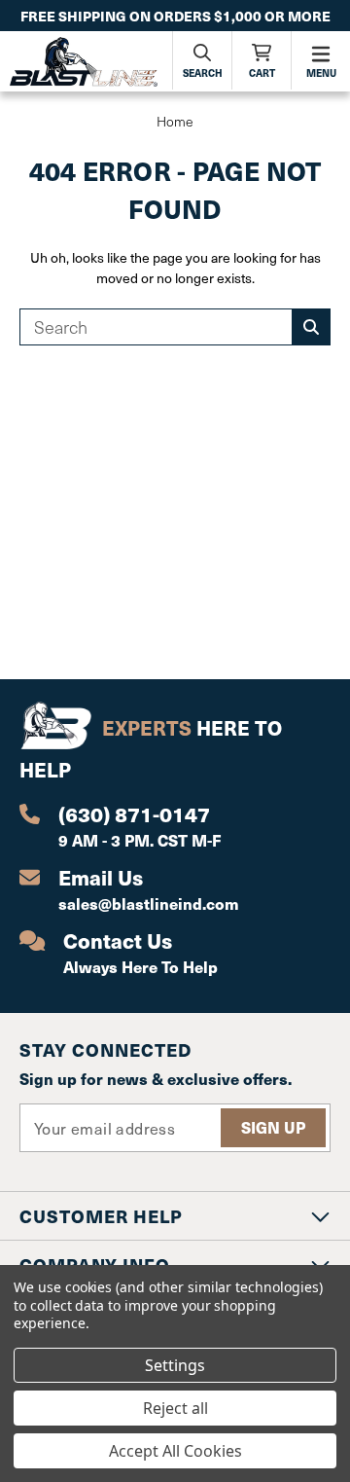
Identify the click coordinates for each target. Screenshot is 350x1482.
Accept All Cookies (175, 1451)
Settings (175, 1365)
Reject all (175, 1408)
